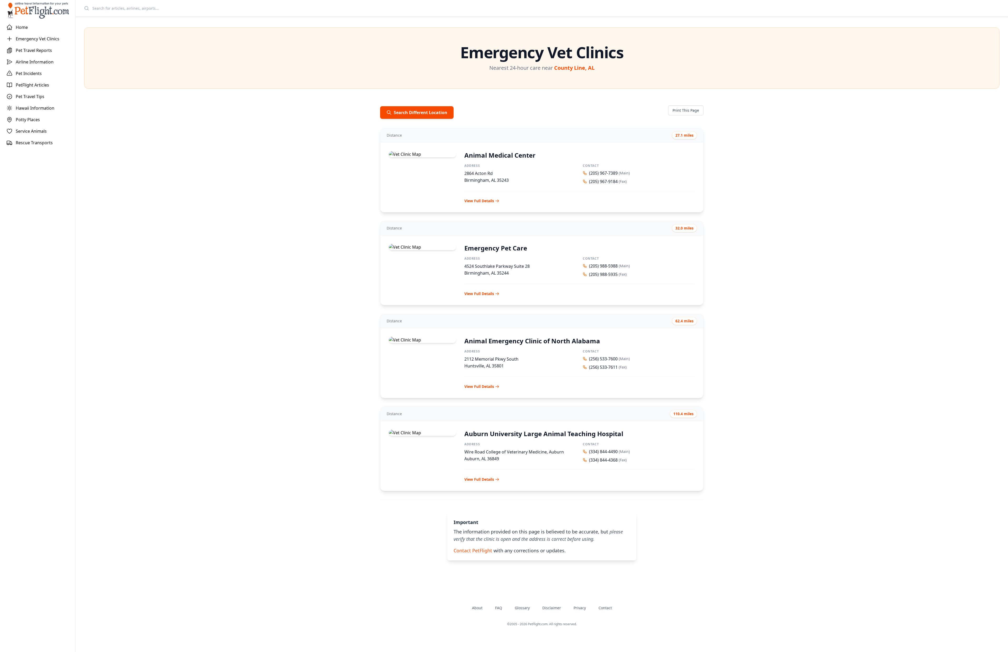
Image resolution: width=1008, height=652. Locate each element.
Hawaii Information (35, 108)
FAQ (498, 607)
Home (22, 27)
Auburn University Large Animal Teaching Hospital (543, 433)
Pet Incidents (29, 73)
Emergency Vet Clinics (37, 39)
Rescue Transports (34, 143)
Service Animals (31, 131)
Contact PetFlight (473, 550)
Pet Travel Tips (30, 96)
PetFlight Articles (32, 85)
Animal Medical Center (500, 155)
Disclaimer (551, 607)
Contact (605, 607)
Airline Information (35, 62)
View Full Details (479, 200)
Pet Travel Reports (34, 50)
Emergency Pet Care (495, 248)
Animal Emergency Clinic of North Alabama (532, 340)
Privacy (580, 607)
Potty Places (28, 119)
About (477, 607)
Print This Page (686, 110)
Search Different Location (420, 112)
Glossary (522, 607)
